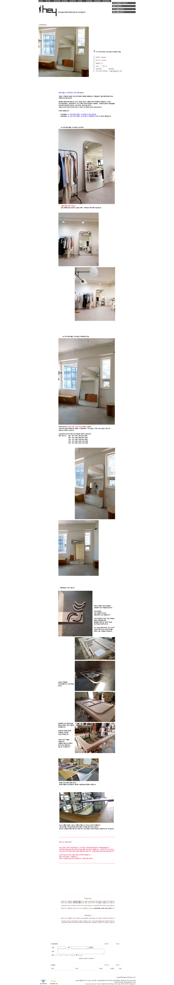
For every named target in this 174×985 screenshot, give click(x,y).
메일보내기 (133, 983)
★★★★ (72, 955)
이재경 (134, 982)
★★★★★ (80, 955)
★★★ (66, 955)
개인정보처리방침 (118, 982)
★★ (61, 955)
